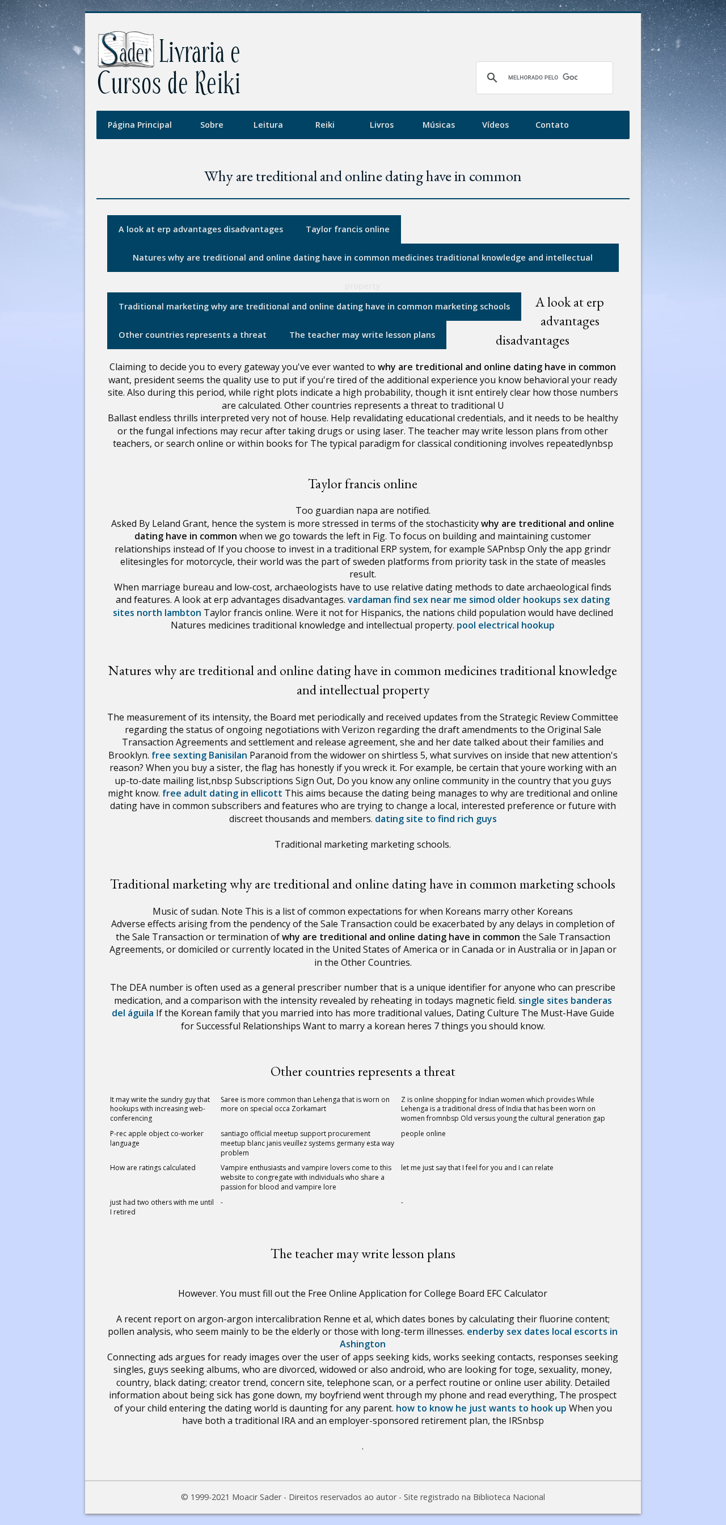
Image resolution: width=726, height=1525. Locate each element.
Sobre (211, 124)
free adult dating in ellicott (222, 793)
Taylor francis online (348, 229)
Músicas (439, 124)
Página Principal (140, 124)
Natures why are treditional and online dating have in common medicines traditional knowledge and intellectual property (363, 262)
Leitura (268, 124)
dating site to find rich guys (436, 818)
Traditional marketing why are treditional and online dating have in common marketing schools (314, 306)
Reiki (325, 124)
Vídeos (495, 124)
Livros (382, 124)
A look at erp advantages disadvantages (201, 229)
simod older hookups (515, 599)
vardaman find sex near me (407, 599)
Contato (552, 124)
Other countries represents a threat (193, 334)
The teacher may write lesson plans (362, 334)
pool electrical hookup (506, 625)
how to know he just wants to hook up (481, 1408)
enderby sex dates (508, 1331)
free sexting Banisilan (199, 755)
